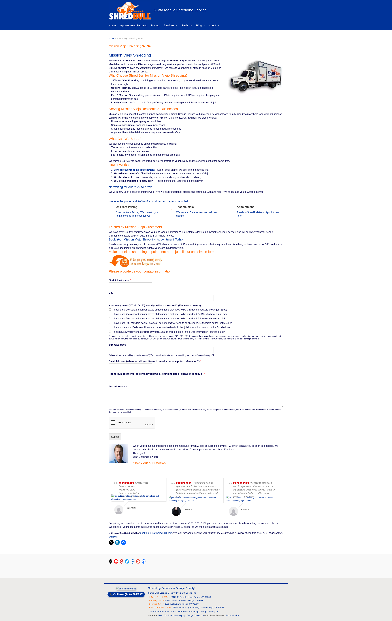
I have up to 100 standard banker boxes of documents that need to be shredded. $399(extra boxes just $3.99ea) (173, 323)
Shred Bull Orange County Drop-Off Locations (172, 593)
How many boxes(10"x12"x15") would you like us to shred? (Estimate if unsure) (155, 305)
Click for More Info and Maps (162, 611)
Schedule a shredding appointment (134, 170)
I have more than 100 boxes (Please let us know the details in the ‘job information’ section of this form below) (171, 327)
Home (111, 38)
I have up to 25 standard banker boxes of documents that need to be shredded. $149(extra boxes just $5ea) (170, 314)
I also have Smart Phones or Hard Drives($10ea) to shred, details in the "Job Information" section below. (169, 332)
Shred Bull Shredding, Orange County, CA (198, 611)
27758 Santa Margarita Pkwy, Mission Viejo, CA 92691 (198, 607)
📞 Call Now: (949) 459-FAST (126, 594)
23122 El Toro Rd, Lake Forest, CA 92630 (190, 597)
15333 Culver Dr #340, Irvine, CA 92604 (183, 600)
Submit (115, 436)
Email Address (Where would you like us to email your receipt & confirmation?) (155, 361)
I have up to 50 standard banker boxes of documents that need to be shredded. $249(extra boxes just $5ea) (170, 318)
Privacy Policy (232, 615)
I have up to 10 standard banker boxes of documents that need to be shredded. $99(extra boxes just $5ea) (170, 309)
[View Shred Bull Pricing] (126, 588)
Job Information (118, 386)
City (111, 293)
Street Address (118, 344)
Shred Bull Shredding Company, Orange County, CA (181, 615)
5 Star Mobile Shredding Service (180, 10)
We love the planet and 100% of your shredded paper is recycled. (148, 201)
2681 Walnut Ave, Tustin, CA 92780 (182, 604)
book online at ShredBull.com (156, 533)
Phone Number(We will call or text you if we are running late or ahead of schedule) (157, 374)
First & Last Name (120, 280)
